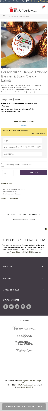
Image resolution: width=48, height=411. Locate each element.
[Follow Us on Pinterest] (17, 306)
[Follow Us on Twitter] (11, 306)
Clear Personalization (38, 133)
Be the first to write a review (24, 219)
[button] (24, 219)
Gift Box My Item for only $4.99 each (19, 165)
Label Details (6, 183)
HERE (31, 252)
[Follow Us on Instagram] (23, 306)
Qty (5, 173)
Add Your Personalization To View (24, 406)
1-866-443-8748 (27, 387)
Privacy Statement (17, 252)
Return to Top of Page (9, 198)
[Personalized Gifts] (22, 9)
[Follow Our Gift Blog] (28, 306)
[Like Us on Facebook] (5, 306)
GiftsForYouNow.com (25, 385)
